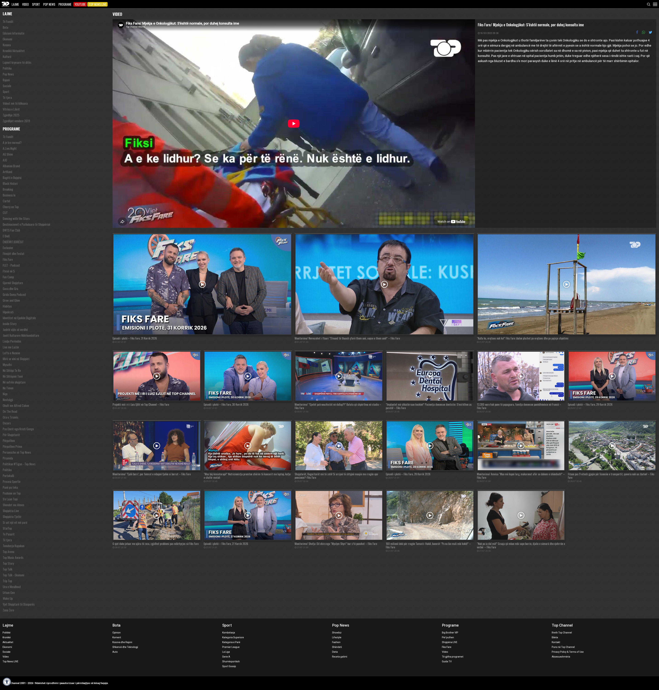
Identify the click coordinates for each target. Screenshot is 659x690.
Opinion (116, 632)
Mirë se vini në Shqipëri (16, 359)
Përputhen (9, 440)
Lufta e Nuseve (11, 353)
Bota (5, 27)
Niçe (5, 394)
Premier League (231, 647)
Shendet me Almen (13, 505)
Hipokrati (8, 312)
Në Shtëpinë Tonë (13, 376)
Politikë (6, 632)
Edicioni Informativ (13, 33)
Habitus (7, 306)
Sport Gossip (229, 666)
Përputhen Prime (12, 446)
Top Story (8, 563)
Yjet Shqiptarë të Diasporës (18, 604)
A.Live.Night (10, 148)
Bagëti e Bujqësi (12, 177)
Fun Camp (8, 277)
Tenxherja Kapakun (13, 546)
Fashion (336, 642)
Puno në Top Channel (563, 647)
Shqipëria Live (11, 510)
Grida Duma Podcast (14, 294)
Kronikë (7, 637)
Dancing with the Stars (16, 218)
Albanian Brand (11, 166)
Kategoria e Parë (231, 642)
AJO (5, 160)
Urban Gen (9, 592)
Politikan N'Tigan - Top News (19, 464)
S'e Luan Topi (10, 499)
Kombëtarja (228, 632)
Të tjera (7, 97)
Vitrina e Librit (11, 109)
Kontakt (556, 642)
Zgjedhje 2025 (11, 115)
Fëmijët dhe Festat (13, 253)
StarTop (7, 528)
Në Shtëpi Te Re (12, 370)
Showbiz (337, 632)
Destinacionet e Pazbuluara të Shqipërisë (26, 224)
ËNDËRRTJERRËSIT (13, 242)
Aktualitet (8, 642)
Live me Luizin (11, 347)
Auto (115, 651)
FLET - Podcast (11, 265)
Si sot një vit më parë (15, 522)
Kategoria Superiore (233, 637)
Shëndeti (337, 647)
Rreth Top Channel (562, 632)
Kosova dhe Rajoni (122, 642)
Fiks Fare (8, 259)
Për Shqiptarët (11, 434)
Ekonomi (7, 39)
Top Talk (7, 569)
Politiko (7, 470)
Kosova (7, 45)
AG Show (8, 154)
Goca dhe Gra (10, 288)
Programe (65, 4)
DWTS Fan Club (11, 230)
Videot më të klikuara (15, 103)
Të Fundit (8, 21)
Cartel (6, 201)
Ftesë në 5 (9, 271)
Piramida (8, 458)
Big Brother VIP (450, 632)
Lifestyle (336, 637)
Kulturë (7, 56)
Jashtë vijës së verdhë (15, 329)
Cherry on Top (11, 207)
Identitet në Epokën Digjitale (19, 318)
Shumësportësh (231, 661)
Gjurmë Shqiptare (13, 283)
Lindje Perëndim (12, 341)
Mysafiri (7, 364)
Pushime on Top (12, 493)
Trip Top (7, 581)
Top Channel (562, 625)
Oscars (7, 423)
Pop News (49, 4)
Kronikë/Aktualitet (14, 50)
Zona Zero (8, 610)
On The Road (10, 411)
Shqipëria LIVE (449, 642)
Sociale (7, 86)
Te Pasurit (9, 534)
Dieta (335, 651)
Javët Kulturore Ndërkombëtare (21, 335)
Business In (9, 195)
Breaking (8, 189)
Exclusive (8, 247)
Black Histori (10, 183)
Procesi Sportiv (11, 481)
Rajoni (6, 80)
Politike (7, 68)
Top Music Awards (13, 557)
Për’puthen (448, 637)
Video (25, 4)
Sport (36, 4)
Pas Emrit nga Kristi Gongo (18, 429)
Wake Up (8, 598)
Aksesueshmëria (561, 656)
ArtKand (7, 171)
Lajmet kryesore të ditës (17, 62)
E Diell (6, 236)
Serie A (226, 656)
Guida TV (447, 661)
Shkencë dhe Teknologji (125, 647)
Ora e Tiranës (10, 417)
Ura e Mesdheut (12, 586)
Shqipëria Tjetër (12, 516)
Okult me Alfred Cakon (16, 405)
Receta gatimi (339, 656)
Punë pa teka (10, 487)
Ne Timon (8, 388)
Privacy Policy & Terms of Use (568, 651)
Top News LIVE (97, 4)
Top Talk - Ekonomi (13, 575)
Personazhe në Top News (17, 452)
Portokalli (8, 475)
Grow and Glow (11, 300)
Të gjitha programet (452, 656)
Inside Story (9, 323)
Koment (116, 637)
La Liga (226, 651)
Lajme (15, 4)
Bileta (555, 637)
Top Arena (8, 551)
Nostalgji (8, 399)
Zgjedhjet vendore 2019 (16, 121)
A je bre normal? (12, 142)
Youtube (80, 4)
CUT (5, 212)
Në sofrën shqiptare (14, 382)
